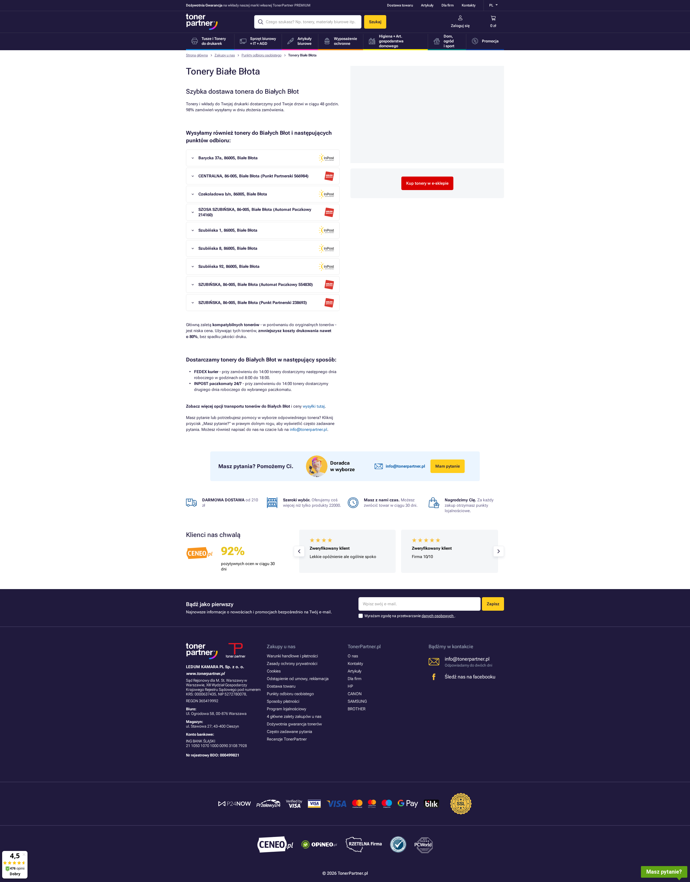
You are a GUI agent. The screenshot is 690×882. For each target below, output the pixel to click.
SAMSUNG (357, 701)
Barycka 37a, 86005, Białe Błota (228, 158)
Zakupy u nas (225, 55)
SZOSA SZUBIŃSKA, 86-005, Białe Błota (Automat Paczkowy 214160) (254, 212)
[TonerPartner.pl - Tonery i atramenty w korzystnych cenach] (202, 22)
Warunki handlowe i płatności (292, 656)
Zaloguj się (460, 25)
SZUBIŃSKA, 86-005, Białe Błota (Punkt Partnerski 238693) (252, 302)
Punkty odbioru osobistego (261, 55)
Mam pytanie (447, 466)
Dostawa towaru (400, 5)
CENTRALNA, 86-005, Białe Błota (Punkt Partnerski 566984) (253, 176)
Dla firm (447, 5)
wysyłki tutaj (314, 406)
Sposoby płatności (283, 701)
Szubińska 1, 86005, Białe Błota (227, 230)
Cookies (274, 671)
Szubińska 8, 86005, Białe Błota (227, 248)
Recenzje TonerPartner (287, 739)
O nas (353, 656)
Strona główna (197, 55)
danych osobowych (438, 616)
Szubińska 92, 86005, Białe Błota (229, 266)
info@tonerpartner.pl (308, 429)
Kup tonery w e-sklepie (427, 183)
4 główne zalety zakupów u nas (294, 716)
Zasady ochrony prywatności (292, 663)
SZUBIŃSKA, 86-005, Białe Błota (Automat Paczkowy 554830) (255, 284)
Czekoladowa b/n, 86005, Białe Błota (232, 194)
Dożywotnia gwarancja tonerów (294, 724)
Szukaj (375, 21)
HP (350, 686)
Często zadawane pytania (289, 731)
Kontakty (468, 5)
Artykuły (427, 5)
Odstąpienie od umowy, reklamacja (298, 678)
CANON (355, 693)
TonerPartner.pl (364, 646)
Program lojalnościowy (286, 709)
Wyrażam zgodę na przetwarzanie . (410, 616)
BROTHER (356, 709)
